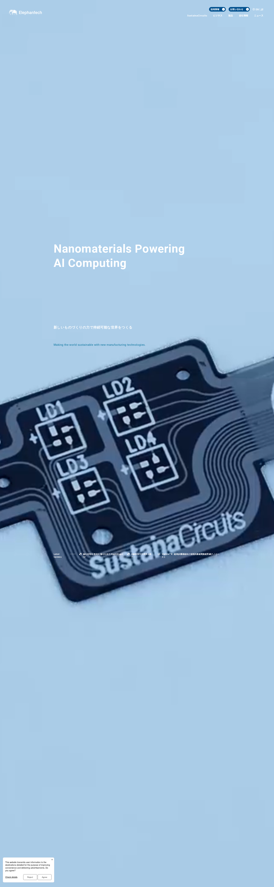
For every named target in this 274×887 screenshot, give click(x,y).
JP (261, 9)
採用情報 (215, 9)
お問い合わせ (236, 9)
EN (257, 9)
